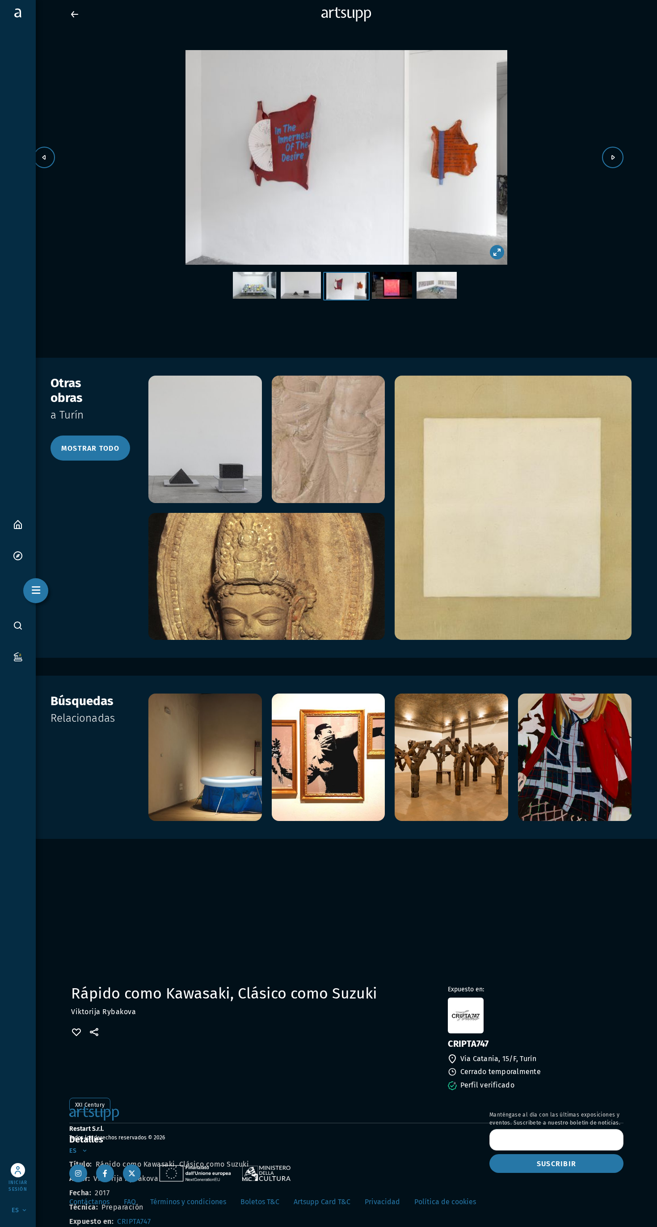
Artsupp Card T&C (322, 1201)
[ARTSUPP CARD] (18, 656)
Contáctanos (89, 1201)
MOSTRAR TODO (90, 448)
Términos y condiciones (188, 1201)
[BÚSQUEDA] (18, 626)
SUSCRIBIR (556, 1163)
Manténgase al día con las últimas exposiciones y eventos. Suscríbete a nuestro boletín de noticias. (554, 1119)
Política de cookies (445, 1201)
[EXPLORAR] (18, 555)
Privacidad (382, 1201)
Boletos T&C (259, 1201)
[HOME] (18, 524)
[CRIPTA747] (535, 1015)
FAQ (130, 1201)
